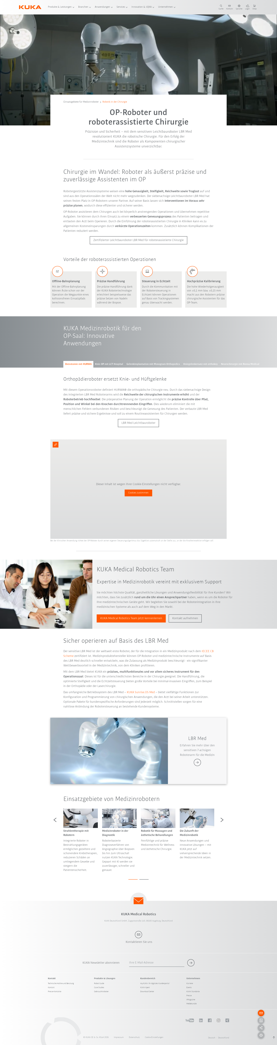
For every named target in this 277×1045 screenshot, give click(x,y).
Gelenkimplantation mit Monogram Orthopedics (153, 364)
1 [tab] (133, 879)
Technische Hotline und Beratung (61, 983)
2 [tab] (144, 879)
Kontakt (51, 987)
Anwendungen (102, 7)
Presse (189, 996)
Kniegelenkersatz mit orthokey (200, 364)
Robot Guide (99, 983)
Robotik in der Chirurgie (114, 102)
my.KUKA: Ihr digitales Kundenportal (154, 983)
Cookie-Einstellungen (154, 1037)
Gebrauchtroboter (101, 992)
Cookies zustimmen (138, 493)
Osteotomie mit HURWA (78, 364)
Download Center (147, 992)
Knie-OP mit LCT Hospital (109, 364)
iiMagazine (190, 1000)
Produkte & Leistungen (60, 7)
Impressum (119, 1037)
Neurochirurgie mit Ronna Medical (240, 364)
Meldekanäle (191, 1004)
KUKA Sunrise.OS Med (141, 692)
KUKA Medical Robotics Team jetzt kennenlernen (131, 618)
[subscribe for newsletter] (190, 962)
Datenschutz (134, 1037)
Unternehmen (165, 7)
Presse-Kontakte (54, 992)
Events (189, 987)
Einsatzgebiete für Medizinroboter (81, 102)
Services (121, 7)
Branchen (83, 7)
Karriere (189, 983)
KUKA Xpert (145, 987)
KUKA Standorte (193, 992)
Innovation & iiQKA (141, 7)
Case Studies (99, 987)
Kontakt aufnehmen (185, 618)
